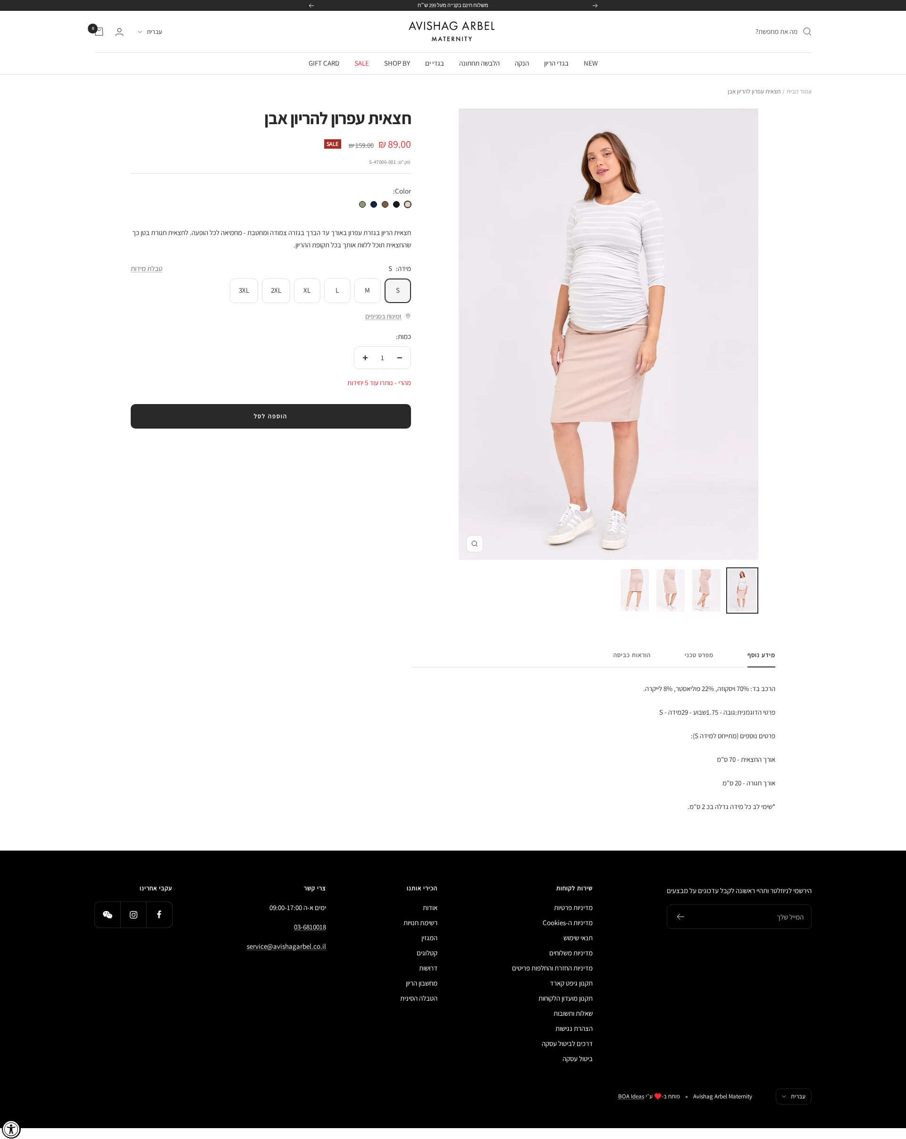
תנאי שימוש (578, 937)
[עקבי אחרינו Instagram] (133, 915)
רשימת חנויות (420, 922)
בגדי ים (434, 63)
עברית (154, 31)
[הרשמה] (680, 916)
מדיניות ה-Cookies (568, 922)
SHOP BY (397, 63)
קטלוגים (427, 952)
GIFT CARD (324, 63)
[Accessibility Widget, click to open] (11, 1129)
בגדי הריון (556, 63)
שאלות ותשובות (573, 1013)
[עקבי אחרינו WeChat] (107, 915)
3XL (244, 290)
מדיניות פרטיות (573, 907)
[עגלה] (99, 31)
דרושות (428, 967)
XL (306, 290)
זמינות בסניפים (383, 316)
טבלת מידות (146, 268)
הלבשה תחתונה (479, 63)
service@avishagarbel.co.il (286, 946)
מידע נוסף (761, 655)
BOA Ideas (631, 1096)
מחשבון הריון (421, 983)
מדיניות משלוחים (571, 952)
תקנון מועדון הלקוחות (565, 998)
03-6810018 (310, 926)
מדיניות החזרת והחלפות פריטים (552, 967)
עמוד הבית (799, 91)
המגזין (429, 937)
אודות (430, 907)
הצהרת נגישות (574, 1028)
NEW (591, 63)
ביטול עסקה (577, 1058)
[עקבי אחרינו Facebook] (159, 915)
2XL (276, 290)
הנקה (522, 63)
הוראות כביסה (632, 655)
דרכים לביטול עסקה (567, 1043)
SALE (361, 63)
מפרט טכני (699, 655)
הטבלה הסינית (418, 998)
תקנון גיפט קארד (571, 983)
